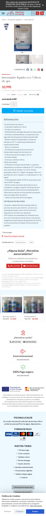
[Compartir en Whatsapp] (35, 69)
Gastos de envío (24, 464)
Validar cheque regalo (24, 474)
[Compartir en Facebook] (27, 69)
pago (18, 90)
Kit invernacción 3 (9, 316)
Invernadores (6, 281)
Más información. (36, 506)
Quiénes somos (24, 457)
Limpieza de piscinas (23, 492)
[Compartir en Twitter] (31, 69)
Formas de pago (24, 460)
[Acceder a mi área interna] (37, 13)
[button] (22, 52)
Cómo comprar (24, 453)
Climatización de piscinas (23, 487)
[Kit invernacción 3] (12, 305)
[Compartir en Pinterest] (38, 69)
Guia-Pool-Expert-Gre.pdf (14, 236)
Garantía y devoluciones (24, 467)
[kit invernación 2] (34, 305)
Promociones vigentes (23, 470)
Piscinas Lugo (24, 450)
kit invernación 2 (30, 316)
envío (13, 90)
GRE (20, 281)
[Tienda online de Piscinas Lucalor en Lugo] (15, 13)
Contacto (24, 477)
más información (23, 359)
